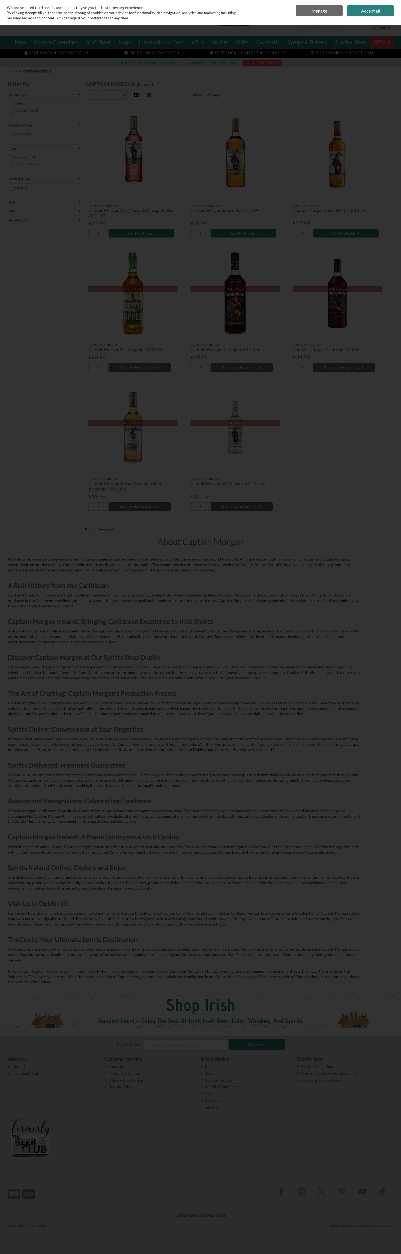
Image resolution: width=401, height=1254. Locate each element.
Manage (319, 10)
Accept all (370, 10)
